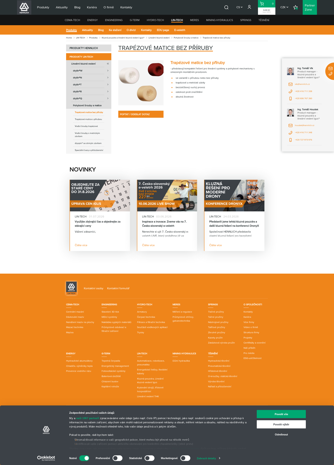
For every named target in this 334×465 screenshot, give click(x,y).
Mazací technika (74, 327)
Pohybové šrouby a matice (186, 38)
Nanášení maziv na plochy (80, 322)
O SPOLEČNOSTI (253, 304)
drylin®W (77, 70)
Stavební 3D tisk (110, 311)
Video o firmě (251, 327)
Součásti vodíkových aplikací (152, 327)
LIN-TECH (177, 20)
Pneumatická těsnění (219, 366)
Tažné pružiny (215, 317)
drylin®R (77, 91)
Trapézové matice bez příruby (89, 112)
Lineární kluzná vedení (159, 38)
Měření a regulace (182, 311)
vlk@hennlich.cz (299, 85)
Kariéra (247, 317)
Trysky (140, 332)
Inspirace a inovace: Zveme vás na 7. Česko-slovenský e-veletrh (164, 223)
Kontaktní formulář (118, 288)
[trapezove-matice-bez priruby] (141, 82)
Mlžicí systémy (109, 317)
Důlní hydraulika (181, 360)
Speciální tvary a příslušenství (89, 150)
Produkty (71, 29)
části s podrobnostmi (185, 448)
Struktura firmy (251, 332)
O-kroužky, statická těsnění (222, 376)
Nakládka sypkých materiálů (116, 322)
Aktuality (87, 29)
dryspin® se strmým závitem (88, 143)
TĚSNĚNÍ (264, 20)
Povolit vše (281, 414)
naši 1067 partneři (87, 418)
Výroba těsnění (216, 381)
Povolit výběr (281, 424)
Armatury (142, 311)
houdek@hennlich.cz (301, 126)
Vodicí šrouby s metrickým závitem (87, 135)
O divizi (131, 29)
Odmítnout (281, 434)
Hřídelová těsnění (217, 371)
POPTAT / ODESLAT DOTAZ (135, 114)
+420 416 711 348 (300, 133)
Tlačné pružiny (216, 311)
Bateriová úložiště (111, 376)
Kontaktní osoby (93, 288)
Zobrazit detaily (206, 458)
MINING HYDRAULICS (219, 20)
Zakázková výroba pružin (221, 342)
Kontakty (146, 29)
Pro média (249, 353)
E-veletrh (179, 29)
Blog (101, 29)
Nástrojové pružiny (218, 322)
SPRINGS (245, 20)
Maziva (69, 332)
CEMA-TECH (72, 20)
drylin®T (77, 84)
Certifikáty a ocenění (254, 342)
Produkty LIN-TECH (81, 56)
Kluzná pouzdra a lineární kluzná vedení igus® (123, 38)
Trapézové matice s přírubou (88, 119)
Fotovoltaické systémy (113, 371)
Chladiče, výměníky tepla (79, 366)
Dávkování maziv (75, 317)
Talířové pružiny (216, 327)
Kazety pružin (215, 337)
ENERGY (92, 20)
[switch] (117, 458)
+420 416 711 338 (300, 92)
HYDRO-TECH (155, 20)
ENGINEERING (113, 20)
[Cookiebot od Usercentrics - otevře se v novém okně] (46, 458)
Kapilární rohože (110, 386)
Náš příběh (249, 347)
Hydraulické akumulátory (79, 360)
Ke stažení (115, 29)
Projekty (248, 337)
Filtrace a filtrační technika (151, 322)
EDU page (163, 29)
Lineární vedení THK (148, 396)
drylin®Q (77, 98)
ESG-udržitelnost (252, 358)
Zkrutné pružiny (216, 332)
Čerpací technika (146, 317)
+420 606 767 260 (300, 99)
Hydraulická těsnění (218, 360)
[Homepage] (71, 287)
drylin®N (77, 77)
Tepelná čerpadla (111, 360)
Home (69, 38)
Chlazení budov (110, 381)
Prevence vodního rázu (78, 371)
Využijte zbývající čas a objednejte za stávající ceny (97, 223)
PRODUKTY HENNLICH (84, 48)
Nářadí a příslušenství (219, 386)
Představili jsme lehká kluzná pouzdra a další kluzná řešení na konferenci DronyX (234, 223)
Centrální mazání (75, 311)
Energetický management (115, 366)
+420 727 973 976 (300, 140)
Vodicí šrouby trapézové (86, 126)
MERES (194, 20)
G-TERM (135, 20)
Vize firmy (249, 322)
